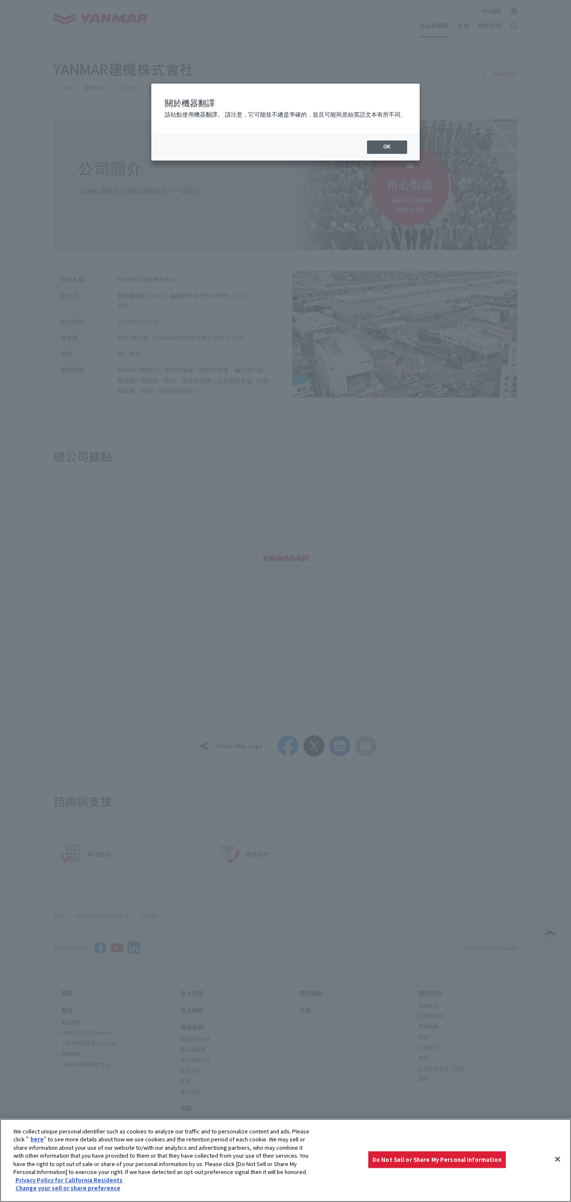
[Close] (557, 1159)
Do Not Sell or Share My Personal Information (437, 1160)
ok (387, 147)
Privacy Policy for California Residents (68, 1180)
